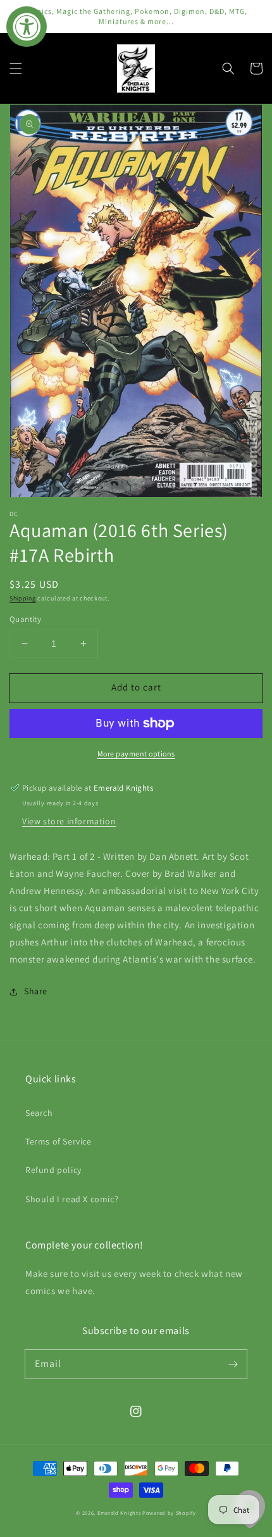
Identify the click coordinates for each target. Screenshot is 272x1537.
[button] (16, 68)
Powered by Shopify (169, 1512)
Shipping (22, 598)
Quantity (25, 619)
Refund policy (53, 1170)
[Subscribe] (233, 1364)
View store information (69, 821)
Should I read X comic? (71, 1199)
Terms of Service (58, 1141)
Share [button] (35, 991)
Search (39, 1113)
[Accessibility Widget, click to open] (26, 26)
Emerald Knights (119, 1512)
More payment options (136, 753)
